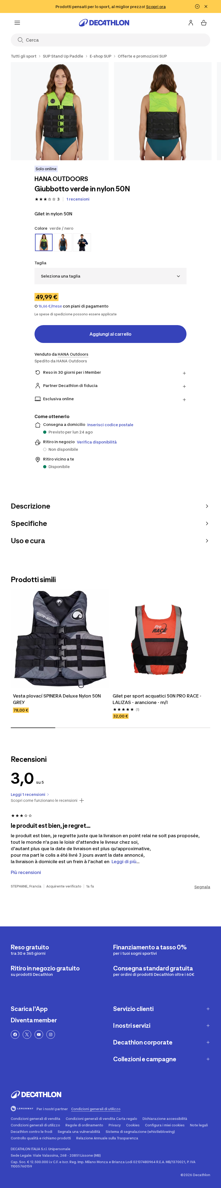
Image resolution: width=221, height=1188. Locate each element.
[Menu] (17, 22)
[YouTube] (38, 1034)
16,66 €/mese (50, 306)
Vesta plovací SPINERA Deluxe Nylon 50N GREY (57, 699)
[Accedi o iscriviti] (190, 22)
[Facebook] (15, 1034)
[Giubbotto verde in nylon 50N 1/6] (60, 111)
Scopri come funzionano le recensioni (44, 800)
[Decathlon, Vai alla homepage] (104, 22)
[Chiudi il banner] (206, 6)
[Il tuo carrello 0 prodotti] (203, 22)
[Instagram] (50, 1034)
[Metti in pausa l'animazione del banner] (197, 6)
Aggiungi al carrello (110, 334)
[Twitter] (27, 1034)
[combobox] (110, 276)
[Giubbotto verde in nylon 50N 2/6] (163, 111)
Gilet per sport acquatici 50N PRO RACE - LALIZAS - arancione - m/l (157, 699)
